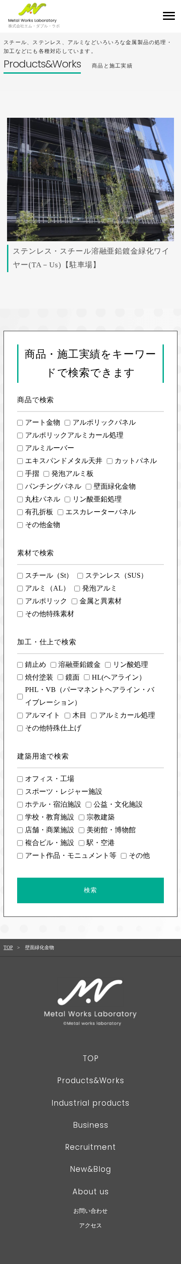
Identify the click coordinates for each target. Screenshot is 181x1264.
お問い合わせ (90, 1211)
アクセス (90, 1225)
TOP (8, 947)
